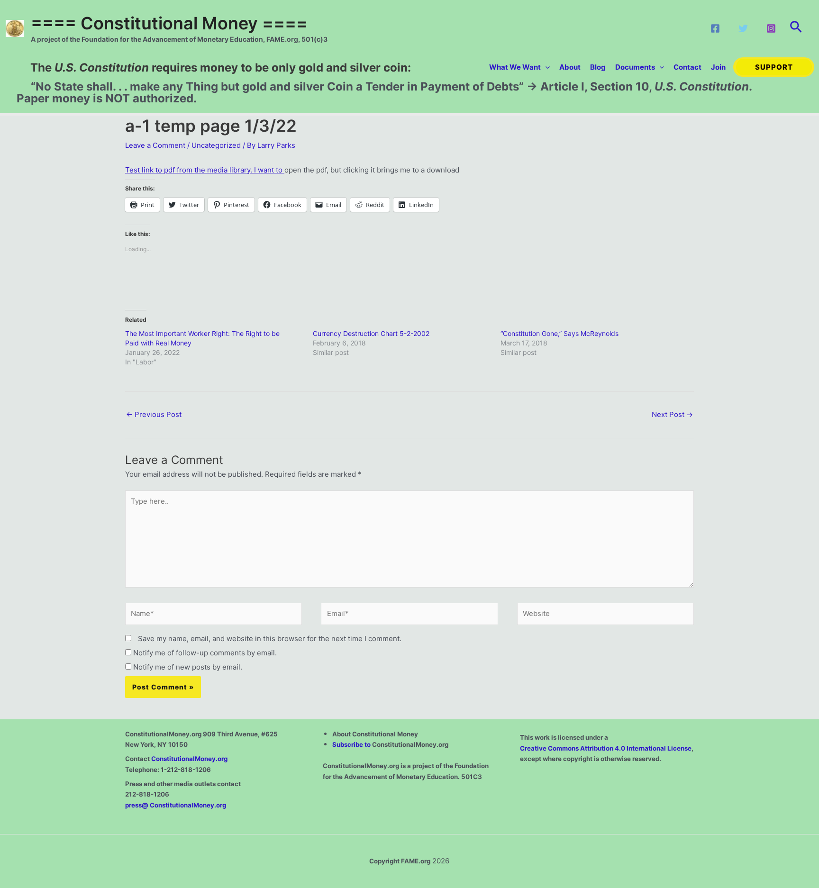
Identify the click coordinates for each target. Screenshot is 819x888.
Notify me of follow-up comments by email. (205, 652)
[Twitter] (743, 28)
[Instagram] (771, 28)
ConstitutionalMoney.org (189, 758)
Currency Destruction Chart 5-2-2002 (371, 333)
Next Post (672, 414)
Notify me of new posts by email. (187, 666)
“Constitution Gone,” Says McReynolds (559, 333)
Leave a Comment (155, 145)
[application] (545, 67)
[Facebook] (715, 28)
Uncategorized (216, 145)
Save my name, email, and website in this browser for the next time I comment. (269, 638)
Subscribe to (352, 744)
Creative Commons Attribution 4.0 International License (606, 748)
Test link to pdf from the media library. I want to (204, 169)
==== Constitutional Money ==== (169, 23)
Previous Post (154, 414)
